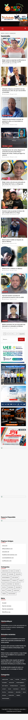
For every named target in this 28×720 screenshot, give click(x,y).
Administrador (6, 63)
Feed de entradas (6, 606)
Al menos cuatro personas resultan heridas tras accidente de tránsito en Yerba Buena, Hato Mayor (13, 647)
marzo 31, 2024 (14, 328)
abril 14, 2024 (14, 299)
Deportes (4, 574)
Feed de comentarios (7, 609)
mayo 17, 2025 (14, 94)
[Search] (25, 28)
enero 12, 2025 (14, 157)
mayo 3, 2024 (14, 270)
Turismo (4, 593)
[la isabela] (14, 17)
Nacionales (5, 56)
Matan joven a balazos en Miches (12, 268)
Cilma (11, 679)
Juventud (14, 580)
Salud (3, 590)
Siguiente (22, 333)
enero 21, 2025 (14, 124)
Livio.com (4, 545)
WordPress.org (6, 612)
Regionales (5, 178)
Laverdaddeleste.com (8, 557)
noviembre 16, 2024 (15, 185)
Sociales (9, 590)
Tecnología (16, 590)
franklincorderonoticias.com (9, 554)
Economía (11, 574)
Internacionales (6, 580)
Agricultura (5, 679)
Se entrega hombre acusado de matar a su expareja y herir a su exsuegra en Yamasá (12, 668)
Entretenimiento (6, 577)
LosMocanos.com (6, 560)
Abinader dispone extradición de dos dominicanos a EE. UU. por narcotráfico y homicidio (14, 90)
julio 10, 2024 (14, 243)
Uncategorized (11, 593)
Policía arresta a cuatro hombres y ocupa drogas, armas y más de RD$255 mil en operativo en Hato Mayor (14, 654)
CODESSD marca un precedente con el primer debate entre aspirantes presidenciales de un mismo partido (13, 640)
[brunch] (13, 529)
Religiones (18, 587)
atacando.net (5, 551)
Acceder (4, 603)
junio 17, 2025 (14, 63)
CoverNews (10, 711)
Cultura (17, 679)
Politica (4, 587)
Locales (10, 115)
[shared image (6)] (13, 396)
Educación (18, 574)
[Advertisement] (14, 481)
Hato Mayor (5, 115)
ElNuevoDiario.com (7, 548)
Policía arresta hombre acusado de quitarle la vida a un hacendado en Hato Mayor (12, 121)
